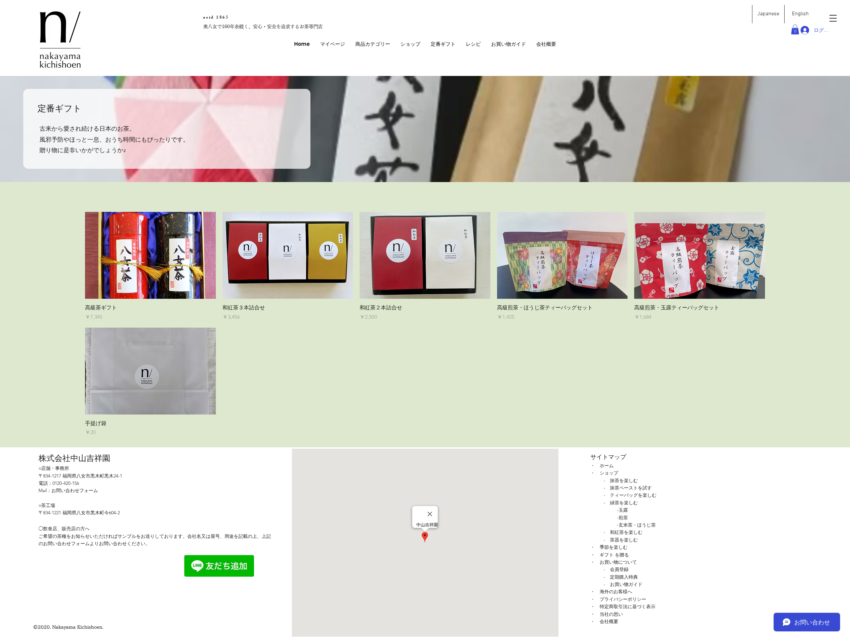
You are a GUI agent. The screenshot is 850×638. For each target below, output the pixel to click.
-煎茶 (622, 518)
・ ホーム (602, 466)
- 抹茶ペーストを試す (628, 488)
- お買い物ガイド (623, 584)
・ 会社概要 (604, 621)
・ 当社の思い (606, 614)
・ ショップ (604, 473)
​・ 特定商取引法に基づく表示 (622, 606)
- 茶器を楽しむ (621, 540)
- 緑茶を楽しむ (621, 503)
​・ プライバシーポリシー (618, 599)
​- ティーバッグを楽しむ (630, 495)
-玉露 (622, 510)
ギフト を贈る (614, 555)
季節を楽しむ (614, 547)
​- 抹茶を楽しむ (621, 480)
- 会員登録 (616, 569)
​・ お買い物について (613, 562)
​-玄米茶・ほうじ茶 (636, 525)
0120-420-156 (65, 483)
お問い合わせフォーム (74, 490)
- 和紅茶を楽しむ (623, 532)
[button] (372, 44)
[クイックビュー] (150, 255)
